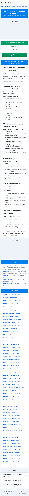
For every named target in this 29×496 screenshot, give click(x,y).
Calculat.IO (4, 491)
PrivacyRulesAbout (22, 491)
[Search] (23, 2)
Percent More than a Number (10, 279)
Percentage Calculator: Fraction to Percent (14, 266)
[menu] (26, 2)
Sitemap (15, 491)
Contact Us (6, 493)
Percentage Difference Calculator (11, 271)
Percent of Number (8, 283)
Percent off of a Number (9, 275)
